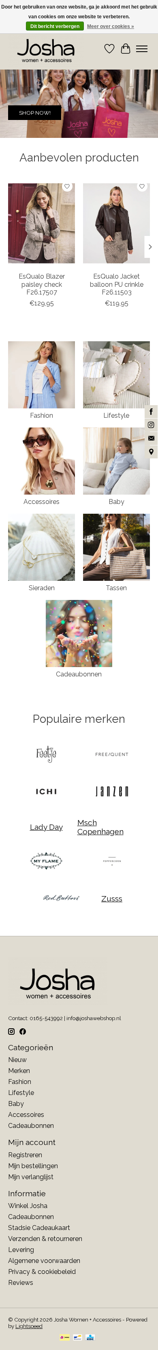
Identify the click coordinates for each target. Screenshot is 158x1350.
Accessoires (41, 502)
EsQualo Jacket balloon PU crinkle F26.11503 (116, 284)
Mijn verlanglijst (30, 1177)
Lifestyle (116, 415)
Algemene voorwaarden (44, 1261)
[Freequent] (111, 755)
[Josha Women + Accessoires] (46, 49)
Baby (116, 502)
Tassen (116, 588)
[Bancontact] (78, 1338)
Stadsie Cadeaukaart (39, 1228)
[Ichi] (46, 792)
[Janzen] (111, 792)
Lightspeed (29, 1326)
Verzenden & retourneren (45, 1239)
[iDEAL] (65, 1338)
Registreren (25, 1155)
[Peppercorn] (111, 862)
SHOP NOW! (35, 113)
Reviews (20, 1283)
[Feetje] (46, 755)
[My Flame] (46, 862)
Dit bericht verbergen (54, 26)
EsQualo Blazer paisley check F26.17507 (42, 284)
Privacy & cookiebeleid (42, 1272)
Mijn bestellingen (33, 1166)
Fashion (41, 415)
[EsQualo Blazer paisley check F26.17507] (41, 223)
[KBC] (90, 1338)
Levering (21, 1250)
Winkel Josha (27, 1206)
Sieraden (42, 588)
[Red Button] (61, 899)
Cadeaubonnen (79, 674)
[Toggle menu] (142, 49)
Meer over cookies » (110, 26)
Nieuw (17, 1060)
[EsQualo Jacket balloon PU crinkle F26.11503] (116, 223)
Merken (19, 1071)
